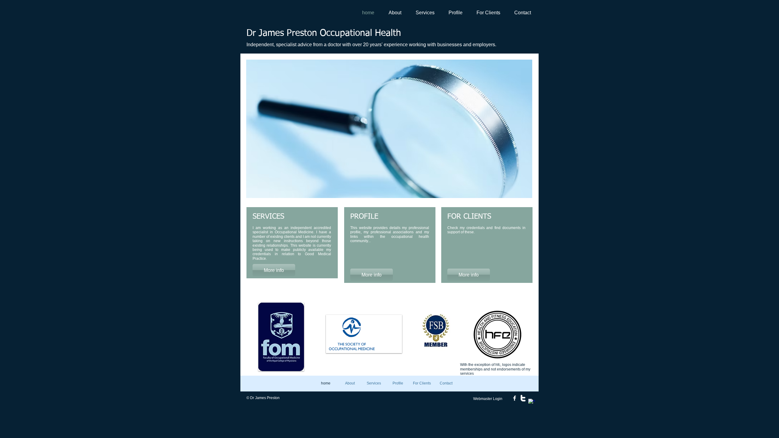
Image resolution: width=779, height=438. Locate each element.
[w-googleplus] (531, 402)
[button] (389, 129)
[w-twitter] (523, 398)
